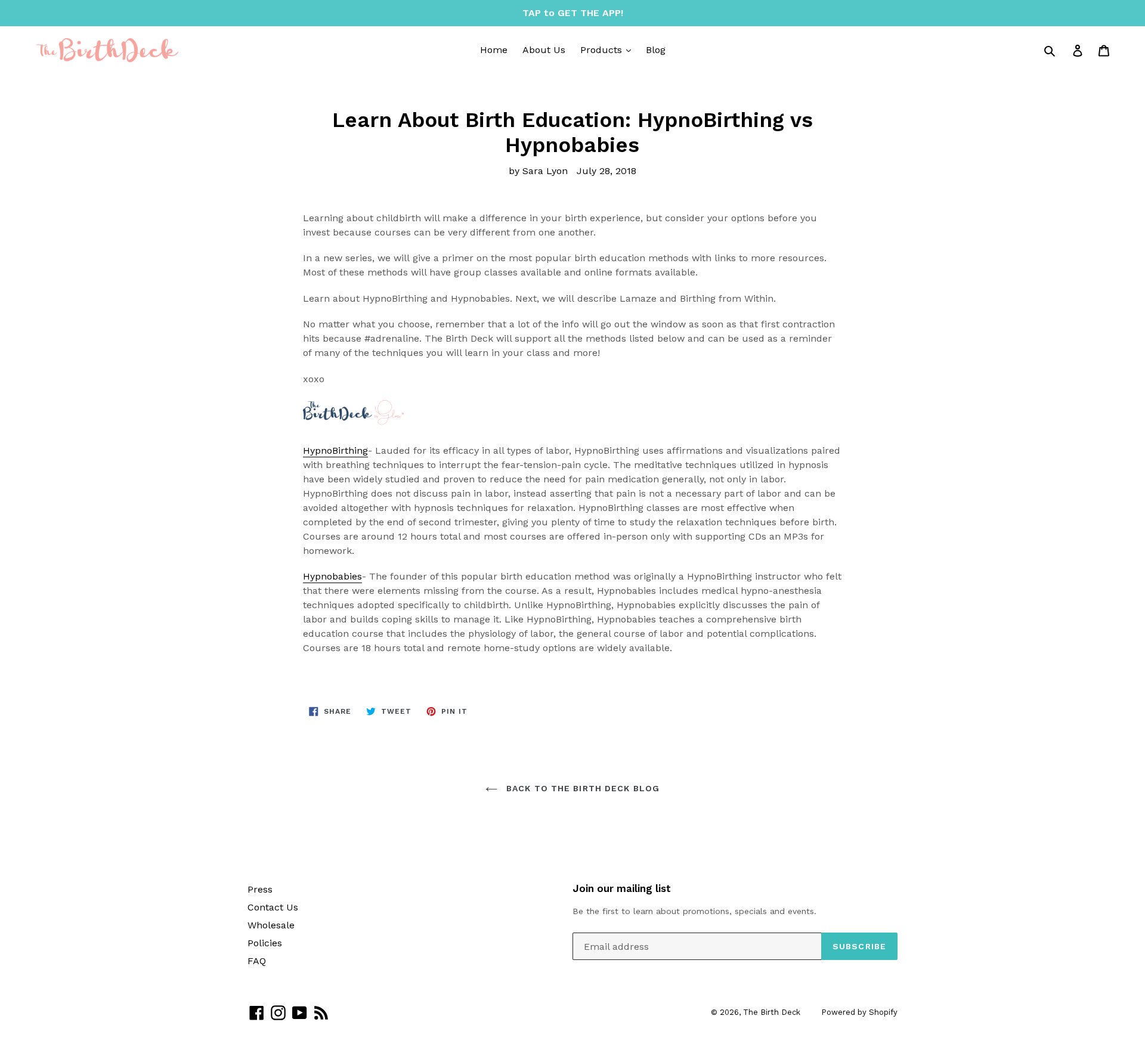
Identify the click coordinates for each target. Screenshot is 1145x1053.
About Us (543, 49)
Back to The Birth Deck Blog (581, 788)
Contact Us (272, 907)
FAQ (256, 961)
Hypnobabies (332, 576)
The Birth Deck (771, 1012)
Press (260, 889)
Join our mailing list (621, 888)
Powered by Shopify (859, 1012)
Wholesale (271, 925)
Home (493, 49)
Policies (264, 943)
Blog (656, 49)
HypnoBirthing (335, 450)
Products (602, 49)
